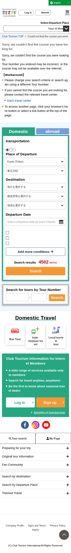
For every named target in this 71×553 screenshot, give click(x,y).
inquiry (35, 529)
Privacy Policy (57, 525)
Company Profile (15, 525)
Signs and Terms (37, 525)
